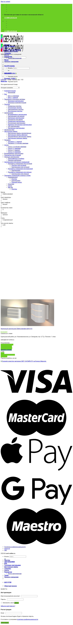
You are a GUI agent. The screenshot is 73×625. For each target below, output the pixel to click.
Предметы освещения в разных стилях (17, 175)
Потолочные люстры (15, 108)
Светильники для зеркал (16, 116)
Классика (11, 184)
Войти (16, 603)
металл (5, 215)
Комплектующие (10, 91)
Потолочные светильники (16, 123)
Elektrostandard (8, 194)
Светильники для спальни (20, 174)
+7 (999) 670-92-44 (10, 18)
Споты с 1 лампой (14, 150)
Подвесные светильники (16, 121)
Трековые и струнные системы (14, 99)
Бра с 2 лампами (13, 96)
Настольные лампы (11, 51)
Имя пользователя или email (11, 596)
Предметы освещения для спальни (19, 172)
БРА (5, 48)
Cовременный (12, 177)
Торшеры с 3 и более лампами (18, 143)
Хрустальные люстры (15, 111)
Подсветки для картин (15, 119)
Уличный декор (16, 182)
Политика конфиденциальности (15, 547)
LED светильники (13, 126)
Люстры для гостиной (18, 165)
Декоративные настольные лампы (19, 136)
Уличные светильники (11, 157)
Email (3, 613)
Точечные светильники (12, 50)
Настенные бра (9, 130)
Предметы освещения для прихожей (20, 169)
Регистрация (4, 622)
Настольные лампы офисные (17, 135)
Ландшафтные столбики (16, 158)
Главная (3, 79)
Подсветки (8, 56)
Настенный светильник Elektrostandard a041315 (16, 329)
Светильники (8, 113)
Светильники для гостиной (20, 167)
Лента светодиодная (14, 58)
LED (4, 225)
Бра (5, 94)
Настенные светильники (16, 118)
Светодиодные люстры (16, 109)
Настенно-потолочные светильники (20, 125)
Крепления (11, 92)
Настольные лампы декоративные (19, 133)
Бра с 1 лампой (13, 97)
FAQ (5, 550)
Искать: (10, 68)
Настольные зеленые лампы (17, 138)
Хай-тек (10, 187)
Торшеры (7, 53)
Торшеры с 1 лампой (15, 141)
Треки (6, 60)
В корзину (4, 332)
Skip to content (5, 1)
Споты (6, 55)
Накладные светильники (16, 128)
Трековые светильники (16, 101)
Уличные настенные (14, 160)
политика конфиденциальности (27, 619)
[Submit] (8, 70)
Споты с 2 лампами (14, 148)
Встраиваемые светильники (17, 114)
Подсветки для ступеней (12, 155)
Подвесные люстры (14, 106)
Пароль (4, 599)
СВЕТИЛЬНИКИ (9, 46)
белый (5, 199)
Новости (7, 548)
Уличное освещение (11, 61)
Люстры (7, 44)
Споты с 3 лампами (14, 152)
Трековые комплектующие (17, 102)
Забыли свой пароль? (8, 606)
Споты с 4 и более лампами (17, 147)
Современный (7, 220)
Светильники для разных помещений (16, 162)
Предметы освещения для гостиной (20, 164)
